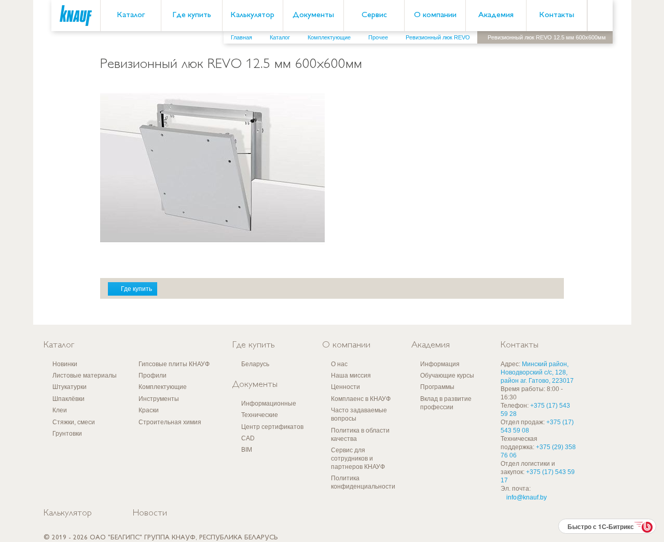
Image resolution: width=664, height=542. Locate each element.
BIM (246, 449)
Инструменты (159, 398)
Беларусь (255, 364)
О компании (435, 15)
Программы (437, 387)
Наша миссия (351, 375)
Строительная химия (170, 422)
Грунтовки (67, 433)
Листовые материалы (84, 375)
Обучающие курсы (447, 375)
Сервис (374, 15)
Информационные (268, 403)
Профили (153, 375)
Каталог (131, 15)
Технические (259, 415)
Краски (149, 410)
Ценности (345, 387)
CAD (248, 438)
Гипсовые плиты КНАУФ (174, 364)
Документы (313, 15)
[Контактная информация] (635, 78)
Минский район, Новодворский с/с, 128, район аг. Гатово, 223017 (537, 372)
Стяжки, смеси (73, 422)
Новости (150, 513)
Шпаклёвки (68, 398)
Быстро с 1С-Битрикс (601, 526)
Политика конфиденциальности (363, 482)
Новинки (64, 364)
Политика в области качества (360, 434)
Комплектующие (163, 387)
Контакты (556, 15)
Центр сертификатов (272, 426)
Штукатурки (69, 387)
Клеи (59, 410)
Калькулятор (252, 15)
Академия (496, 15)
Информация (440, 364)
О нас (339, 364)
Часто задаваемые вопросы (359, 414)
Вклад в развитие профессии (446, 403)
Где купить (191, 15)
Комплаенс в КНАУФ (361, 398)
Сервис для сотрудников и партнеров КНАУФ (358, 458)
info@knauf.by (526, 497)
